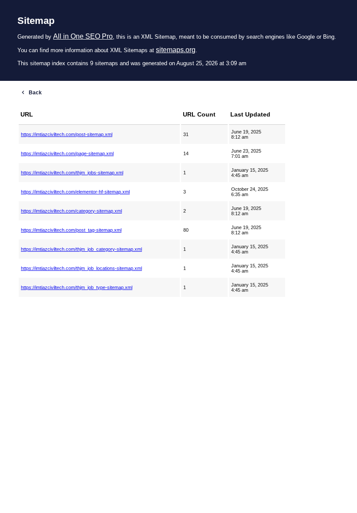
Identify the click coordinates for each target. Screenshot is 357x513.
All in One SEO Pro (83, 36)
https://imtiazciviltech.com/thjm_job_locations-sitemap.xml (81, 268)
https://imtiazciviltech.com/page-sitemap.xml (67, 153)
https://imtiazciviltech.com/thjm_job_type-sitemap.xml (76, 287)
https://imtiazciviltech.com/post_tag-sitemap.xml (71, 230)
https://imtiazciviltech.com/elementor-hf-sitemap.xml (75, 191)
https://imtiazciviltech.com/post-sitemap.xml (66, 134)
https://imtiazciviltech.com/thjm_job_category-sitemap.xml (81, 249)
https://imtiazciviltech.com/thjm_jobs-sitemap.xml (72, 172)
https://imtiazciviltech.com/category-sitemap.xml (71, 210)
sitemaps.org (175, 49)
